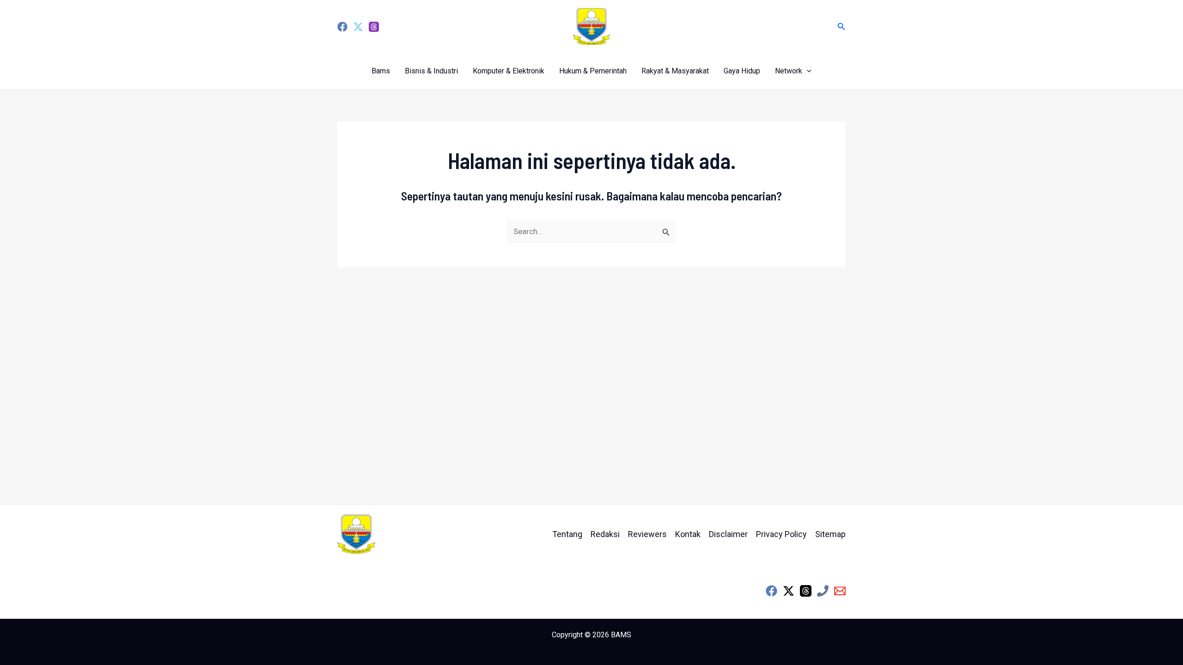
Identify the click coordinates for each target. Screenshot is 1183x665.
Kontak (688, 534)
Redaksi (605, 534)
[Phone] (823, 591)
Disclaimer (728, 534)
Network (788, 70)
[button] (841, 26)
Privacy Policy (781, 534)
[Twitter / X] (788, 591)
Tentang (567, 534)
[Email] (840, 591)
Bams (381, 70)
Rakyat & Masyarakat (675, 70)
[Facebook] (342, 27)
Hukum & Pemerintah (593, 70)
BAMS (621, 634)
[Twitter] (358, 27)
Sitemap (830, 534)
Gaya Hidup (742, 70)
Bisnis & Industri (431, 70)
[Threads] (374, 27)
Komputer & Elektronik (508, 70)
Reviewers (647, 534)
